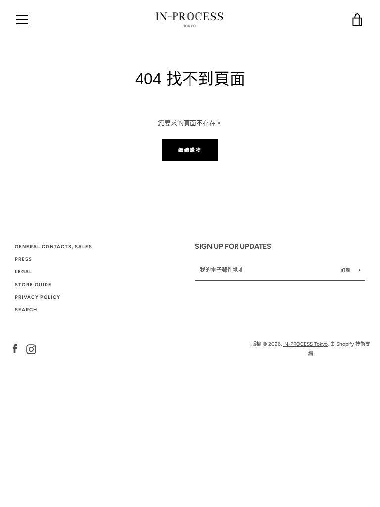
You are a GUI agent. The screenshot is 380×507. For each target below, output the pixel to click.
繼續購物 (190, 149)
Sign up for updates (233, 246)
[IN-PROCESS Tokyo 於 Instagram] (31, 348)
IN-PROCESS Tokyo (305, 344)
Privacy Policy (37, 297)
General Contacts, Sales (53, 246)
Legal (23, 271)
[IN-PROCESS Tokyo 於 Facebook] (15, 348)
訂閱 (346, 270)
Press (23, 259)
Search (26, 309)
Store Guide (33, 284)
